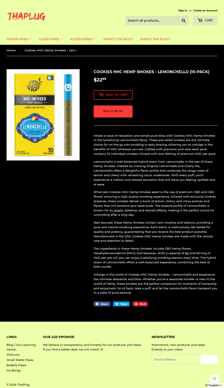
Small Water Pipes (20, 360)
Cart (208, 20)
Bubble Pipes (16, 365)
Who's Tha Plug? (155, 39)
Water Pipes (18, 39)
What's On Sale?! (118, 39)
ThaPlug (23, 384)
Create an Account (205, 10)
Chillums (13, 354)
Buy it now (113, 111)
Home (11, 50)
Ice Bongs (14, 370)
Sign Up (209, 359)
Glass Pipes (49, 39)
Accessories (81, 39)
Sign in (182, 10)
